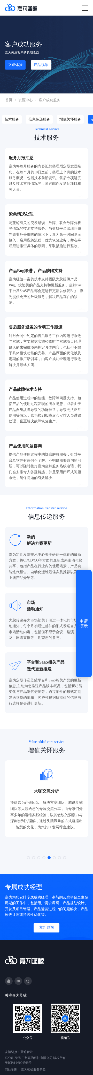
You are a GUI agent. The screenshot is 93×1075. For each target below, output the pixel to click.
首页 (8, 100)
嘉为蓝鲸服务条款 (33, 1069)
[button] (28, 857)
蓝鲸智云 (26, 1052)
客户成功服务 (49, 100)
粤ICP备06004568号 (18, 1063)
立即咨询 (46, 927)
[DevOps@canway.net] (18, 981)
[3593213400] (9, 981)
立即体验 (15, 65)
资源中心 (25, 100)
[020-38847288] (28, 981)
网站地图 (11, 1069)
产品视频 (41, 65)
